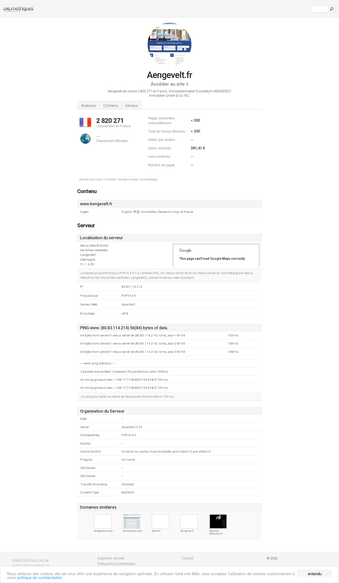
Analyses (88, 105)
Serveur (131, 105)
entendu (314, 573)
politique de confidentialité (39, 577)
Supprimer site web (110, 558)
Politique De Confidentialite (116, 564)
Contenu (110, 105)
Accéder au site (168, 84)
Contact (187, 558)
